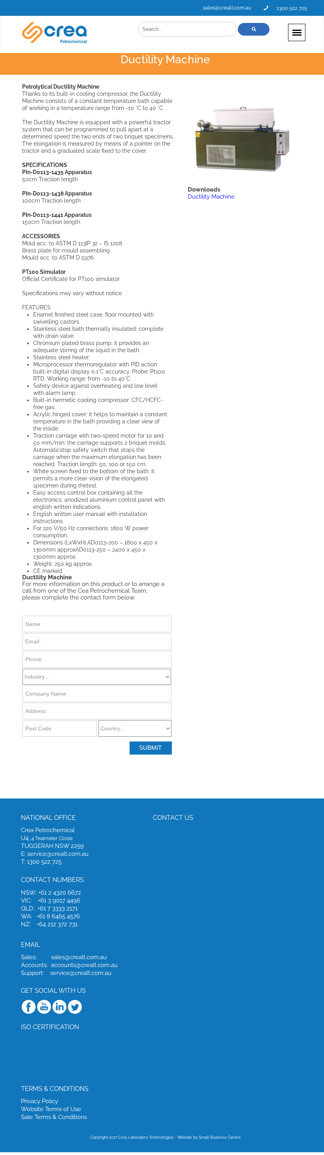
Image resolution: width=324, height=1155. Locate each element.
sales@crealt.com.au (227, 8)
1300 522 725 (292, 8)
